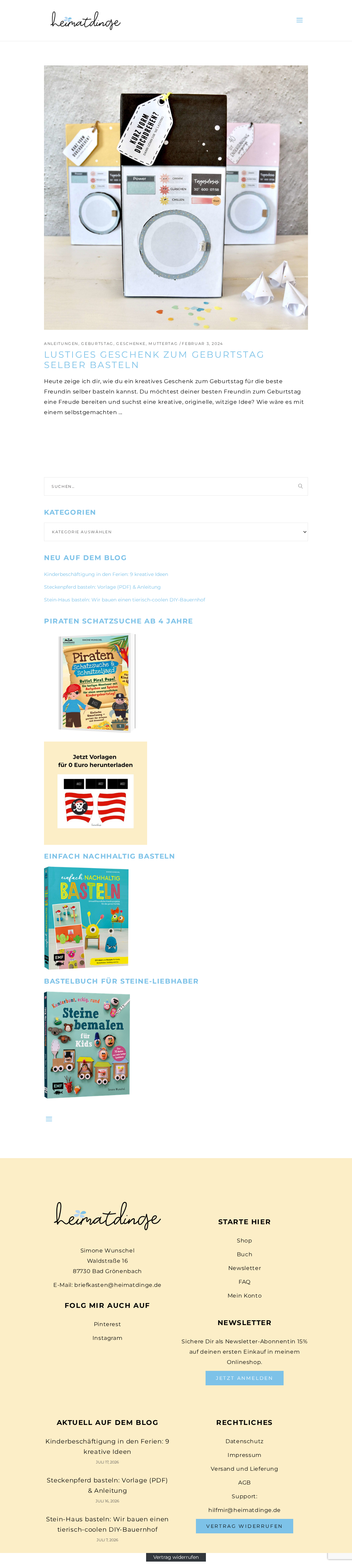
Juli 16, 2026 (107, 1501)
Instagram (107, 1338)
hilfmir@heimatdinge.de (244, 1510)
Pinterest (107, 1324)
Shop (244, 1240)
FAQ (245, 1282)
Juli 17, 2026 (107, 1462)
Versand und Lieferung (244, 1469)
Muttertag (163, 343)
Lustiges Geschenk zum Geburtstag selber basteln (154, 359)
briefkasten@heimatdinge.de (118, 1285)
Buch (245, 1254)
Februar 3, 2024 (202, 343)
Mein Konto (245, 1295)
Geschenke (131, 343)
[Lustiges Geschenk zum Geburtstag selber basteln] (176, 197)
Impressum (245, 1455)
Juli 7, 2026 (107, 1539)
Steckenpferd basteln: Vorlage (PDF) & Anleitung (102, 587)
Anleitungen (61, 343)
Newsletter (244, 1268)
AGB (244, 1482)
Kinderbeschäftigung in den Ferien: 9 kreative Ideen (106, 574)
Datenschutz (245, 1441)
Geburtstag (97, 343)
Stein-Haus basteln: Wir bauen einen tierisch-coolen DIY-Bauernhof (124, 600)
